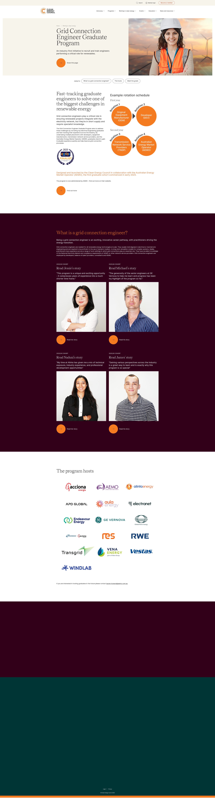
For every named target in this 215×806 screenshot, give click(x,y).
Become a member (167, 3)
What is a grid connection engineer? (96, 81)
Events (141, 11)
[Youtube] (111, 706)
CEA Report (77, 719)
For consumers (95, 727)
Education (152, 11)
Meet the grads (132, 81)
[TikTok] (115, 706)
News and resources (166, 11)
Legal (104, 789)
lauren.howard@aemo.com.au (117, 583)
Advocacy (99, 11)
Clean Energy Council (107, 792)
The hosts (118, 81)
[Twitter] (108, 706)
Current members (62, 729)
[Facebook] (99, 706)
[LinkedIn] (105, 706)
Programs (111, 11)
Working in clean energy (126, 11)
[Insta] (102, 706)
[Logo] (107, 697)
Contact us (59, 721)
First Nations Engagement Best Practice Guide (79, 735)
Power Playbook (78, 723)
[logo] (47, 11)
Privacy (110, 789)
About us (59, 725)
